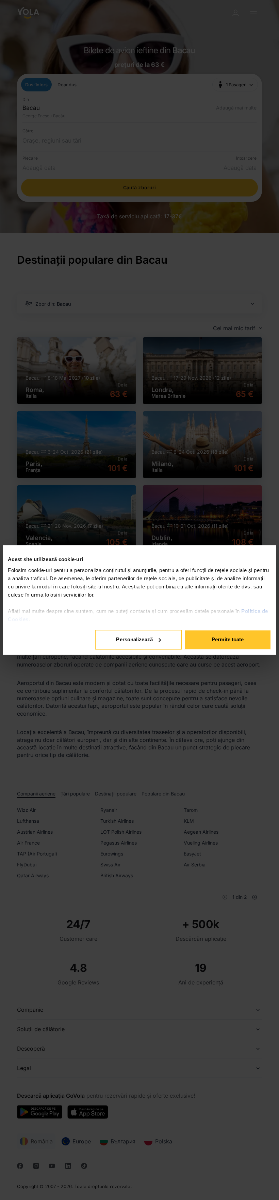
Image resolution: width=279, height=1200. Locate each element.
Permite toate (228, 639)
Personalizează (134, 639)
